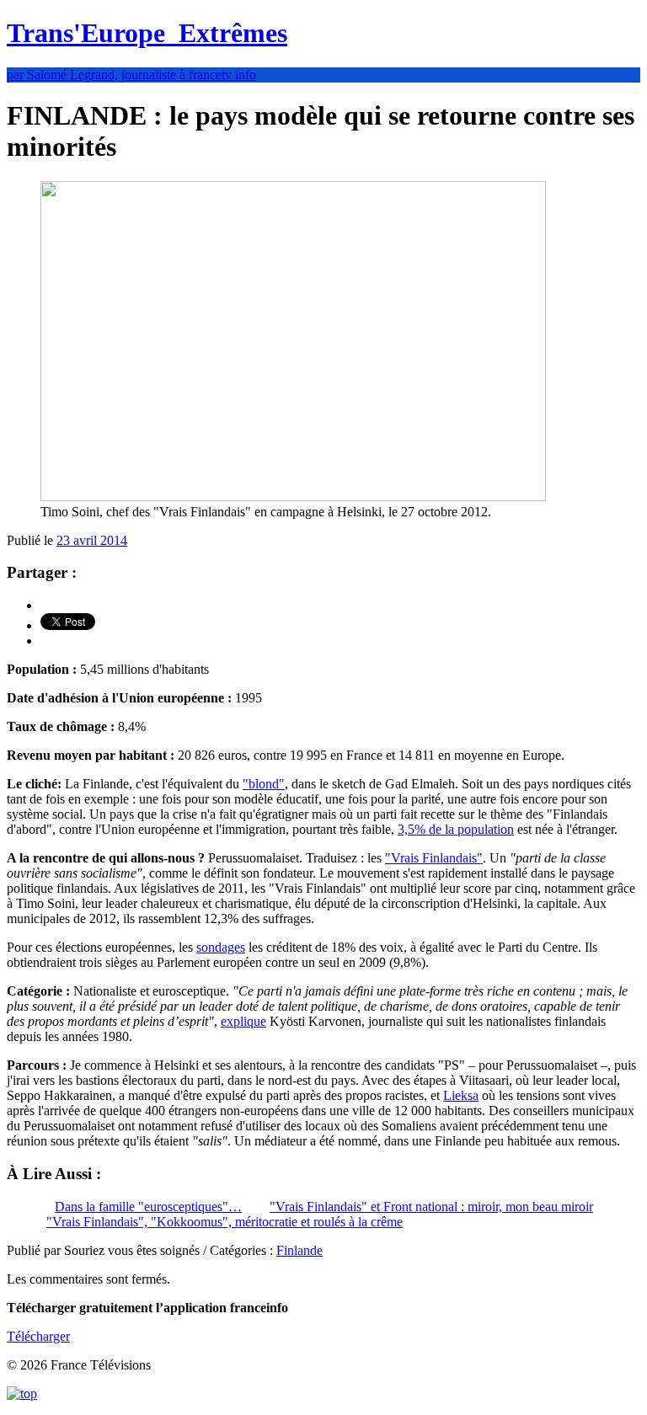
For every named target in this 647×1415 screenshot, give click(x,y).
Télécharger (38, 1336)
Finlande (299, 1250)
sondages (220, 947)
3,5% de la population (456, 829)
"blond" (264, 784)
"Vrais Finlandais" (434, 858)
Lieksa (461, 1095)
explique (243, 1021)
